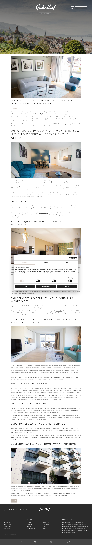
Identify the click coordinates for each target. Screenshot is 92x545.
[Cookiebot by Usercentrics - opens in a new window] (70, 258)
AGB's (84, 509)
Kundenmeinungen (31, 528)
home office (59, 311)
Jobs (44, 526)
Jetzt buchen (81, 8)
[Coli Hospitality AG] (46, 9)
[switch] (38, 281)
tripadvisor (55, 542)
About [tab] (67, 262)
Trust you (71, 542)
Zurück (14, 501)
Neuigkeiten (29, 526)
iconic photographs (29, 197)
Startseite (29, 522)
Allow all (67, 286)
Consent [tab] (24, 262)
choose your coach (64, 493)
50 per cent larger (43, 213)
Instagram (39, 542)
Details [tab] (46, 262)
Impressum (68, 509)
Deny (25, 286)
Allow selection (46, 286)
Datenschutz (76, 509)
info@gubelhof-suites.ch (23, 510)
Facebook (23, 542)
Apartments (29, 524)
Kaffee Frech (46, 522)
